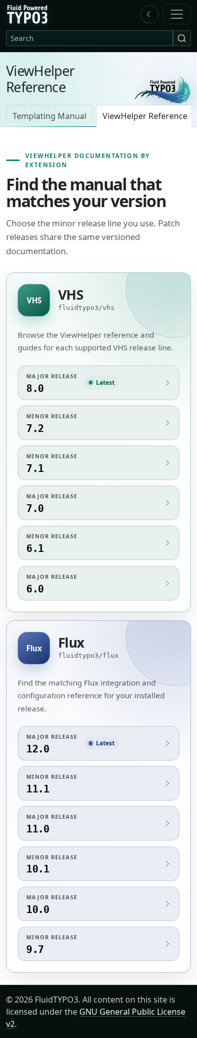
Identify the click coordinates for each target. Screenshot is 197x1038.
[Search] (182, 38)
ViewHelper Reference (145, 116)
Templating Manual (49, 116)
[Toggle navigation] (177, 14)
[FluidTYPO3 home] (162, 89)
